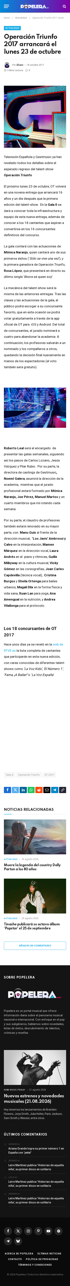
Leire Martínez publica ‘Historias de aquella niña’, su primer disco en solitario (36, 1167)
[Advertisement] (35, 725)
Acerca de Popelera (19, 1253)
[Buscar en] (64, 6)
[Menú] (6, 6)
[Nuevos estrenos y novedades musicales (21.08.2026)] (35, 1067)
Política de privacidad (42, 1259)
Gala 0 (9, 774)
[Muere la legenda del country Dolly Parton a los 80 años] (35, 836)
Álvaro (19, 65)
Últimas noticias (49, 1253)
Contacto (15, 1259)
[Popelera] (35, 6)
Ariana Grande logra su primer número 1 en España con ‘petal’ (36, 1150)
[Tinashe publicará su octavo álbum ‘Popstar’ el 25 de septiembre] (35, 896)
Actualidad (12, 28)
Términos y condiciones (35, 1265)
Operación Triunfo (29, 774)
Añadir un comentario (35, 945)
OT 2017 (49, 774)
